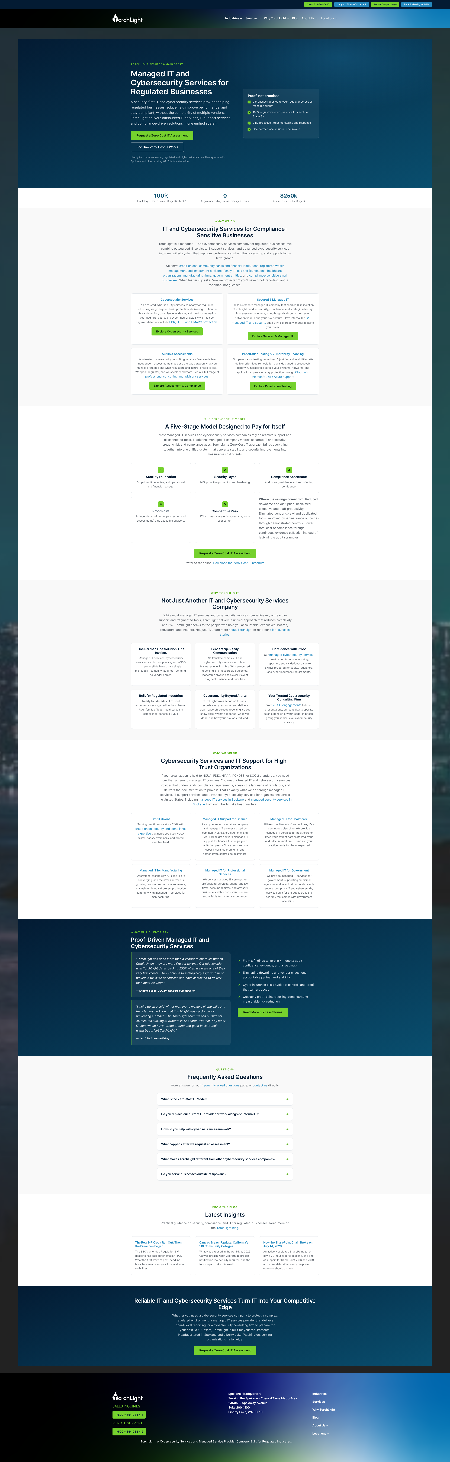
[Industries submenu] (241, 18)
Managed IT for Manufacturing (161, 870)
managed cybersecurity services (291, 655)
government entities (227, 275)
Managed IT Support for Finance (225, 819)
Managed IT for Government (289, 870)
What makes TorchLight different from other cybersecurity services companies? (218, 1159)
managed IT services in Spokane (221, 799)
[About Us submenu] (317, 18)
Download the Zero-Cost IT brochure (239, 563)
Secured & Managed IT (273, 299)
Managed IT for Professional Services (225, 872)
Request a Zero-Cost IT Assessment (162, 135)
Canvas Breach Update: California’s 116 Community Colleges (223, 1244)
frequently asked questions (220, 1085)
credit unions (188, 266)
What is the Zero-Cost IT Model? (184, 1099)
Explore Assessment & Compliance (177, 385)
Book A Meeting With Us (416, 4)
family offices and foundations (244, 270)
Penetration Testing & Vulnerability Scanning (273, 354)
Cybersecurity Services (177, 299)
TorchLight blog (227, 1228)
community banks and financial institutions (228, 266)
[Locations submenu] (336, 18)
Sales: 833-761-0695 (318, 4)
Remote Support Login (385, 4)
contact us (260, 1085)
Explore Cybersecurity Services (177, 331)
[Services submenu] (260, 18)
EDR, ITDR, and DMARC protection (193, 322)
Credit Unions (161, 819)
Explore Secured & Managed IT (273, 336)
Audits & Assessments (177, 354)
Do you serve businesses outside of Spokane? (193, 1174)
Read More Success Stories (262, 1012)
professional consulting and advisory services (176, 376)
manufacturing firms (197, 275)
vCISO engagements (287, 705)
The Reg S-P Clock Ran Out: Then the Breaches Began (158, 1244)
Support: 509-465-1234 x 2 (351, 4)
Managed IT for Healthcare (289, 819)
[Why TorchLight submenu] (288, 18)
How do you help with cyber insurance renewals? (196, 1129)
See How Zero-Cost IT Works (157, 147)
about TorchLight (240, 630)
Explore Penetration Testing (273, 386)
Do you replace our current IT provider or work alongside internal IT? (210, 1114)
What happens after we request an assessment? (195, 1144)
